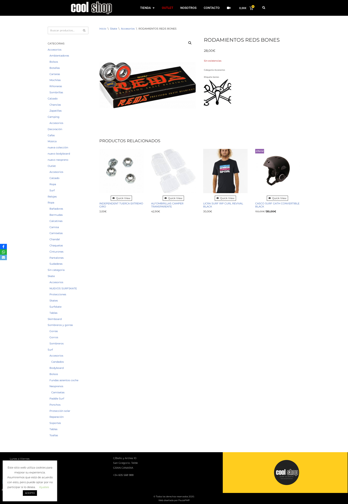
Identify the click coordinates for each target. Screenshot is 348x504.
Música (52, 141)
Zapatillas (55, 110)
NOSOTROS (188, 8)
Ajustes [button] (44, 487)
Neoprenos (56, 386)
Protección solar (59, 411)
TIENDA (145, 8)
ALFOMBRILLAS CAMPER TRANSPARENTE (167, 205)
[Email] (3, 257)
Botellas (54, 68)
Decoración (55, 129)
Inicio (102, 28)
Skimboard (55, 319)
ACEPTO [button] (30, 492)
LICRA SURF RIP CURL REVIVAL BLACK (223, 205)
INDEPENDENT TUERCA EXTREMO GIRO (121, 205)
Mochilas (55, 80)
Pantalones (56, 257)
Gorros (53, 337)
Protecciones (57, 294)
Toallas (53, 435)
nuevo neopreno (58, 159)
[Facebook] (3, 246)
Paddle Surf (56, 398)
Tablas (53, 313)
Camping (53, 116)
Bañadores (56, 208)
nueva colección (58, 147)
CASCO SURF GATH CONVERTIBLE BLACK (277, 205)
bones (216, 77)
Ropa (52, 184)
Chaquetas (56, 245)
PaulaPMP (184, 500)
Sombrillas (56, 92)
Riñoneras (55, 86)
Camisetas (56, 233)
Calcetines (56, 221)
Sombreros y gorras (60, 325)
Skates (53, 300)
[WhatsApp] (3, 252)
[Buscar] (84, 30)
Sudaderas (56, 263)
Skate (51, 276)
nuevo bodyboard (59, 153)
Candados (57, 361)
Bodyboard (56, 368)
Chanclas (55, 104)
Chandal (54, 239)
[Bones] (217, 93)
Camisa (54, 227)
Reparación (56, 416)
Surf (52, 190)
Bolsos (53, 61)
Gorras (53, 331)
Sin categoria (56, 270)
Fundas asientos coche (63, 380)
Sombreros (56, 343)
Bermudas (56, 214)
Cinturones (56, 251)
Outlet (52, 166)
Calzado (53, 98)
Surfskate (55, 306)
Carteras (54, 74)
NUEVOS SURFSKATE (63, 288)
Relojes (52, 196)
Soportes (55, 423)
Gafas (51, 135)
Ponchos (55, 404)
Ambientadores (59, 55)
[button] (263, 8)
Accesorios (54, 49)
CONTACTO (212, 8)
